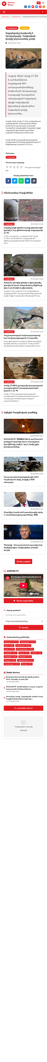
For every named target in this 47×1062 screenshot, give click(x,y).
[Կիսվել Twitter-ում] (14, 181)
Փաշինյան (25, 657)
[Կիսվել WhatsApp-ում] (21, 181)
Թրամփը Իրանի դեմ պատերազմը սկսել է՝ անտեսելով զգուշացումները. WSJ (23, 513)
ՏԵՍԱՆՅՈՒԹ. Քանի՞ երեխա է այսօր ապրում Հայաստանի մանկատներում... (24, 688)
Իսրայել (36, 653)
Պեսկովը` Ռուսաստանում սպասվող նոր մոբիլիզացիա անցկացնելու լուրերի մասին (23, 547)
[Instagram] (43, 6)
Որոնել (25, 627)
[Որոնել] (42, 12)
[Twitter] (29, 6)
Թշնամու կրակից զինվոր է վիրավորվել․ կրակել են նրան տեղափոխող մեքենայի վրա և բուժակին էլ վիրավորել (23, 285)
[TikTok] (40, 6)
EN (43, 3)
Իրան (9, 649)
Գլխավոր (5, 16)
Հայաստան (11, 642)
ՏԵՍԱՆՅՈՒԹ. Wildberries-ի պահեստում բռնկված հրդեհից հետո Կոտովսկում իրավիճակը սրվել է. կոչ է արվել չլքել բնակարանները (23, 443)
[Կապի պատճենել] (34, 181)
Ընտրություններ (25, 649)
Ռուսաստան (23, 645)
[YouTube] (32, 6)
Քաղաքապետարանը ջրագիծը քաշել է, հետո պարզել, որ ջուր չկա (22, 678)
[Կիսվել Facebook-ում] (8, 181)
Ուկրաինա (11, 653)
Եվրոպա (10, 660)
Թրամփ (27, 664)
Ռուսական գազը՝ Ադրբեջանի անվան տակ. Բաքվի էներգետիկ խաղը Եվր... (24, 697)
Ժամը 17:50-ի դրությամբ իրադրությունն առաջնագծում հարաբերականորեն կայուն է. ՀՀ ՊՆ (23, 388)
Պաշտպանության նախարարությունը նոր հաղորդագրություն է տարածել (22, 336)
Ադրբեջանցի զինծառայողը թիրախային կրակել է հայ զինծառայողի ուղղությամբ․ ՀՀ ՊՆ (23, 230)
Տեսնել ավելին (23, 561)
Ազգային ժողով (25, 660)
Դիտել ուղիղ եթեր (24, 600)
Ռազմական (15, 16)
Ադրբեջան (11, 657)
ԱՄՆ (9, 645)
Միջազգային (28, 642)
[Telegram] (36, 6)
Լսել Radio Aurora (25, 708)
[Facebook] (25, 6)
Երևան (24, 653)
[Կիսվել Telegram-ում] (27, 181)
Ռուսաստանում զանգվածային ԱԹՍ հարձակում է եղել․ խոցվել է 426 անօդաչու (21, 479)
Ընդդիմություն (12, 664)
